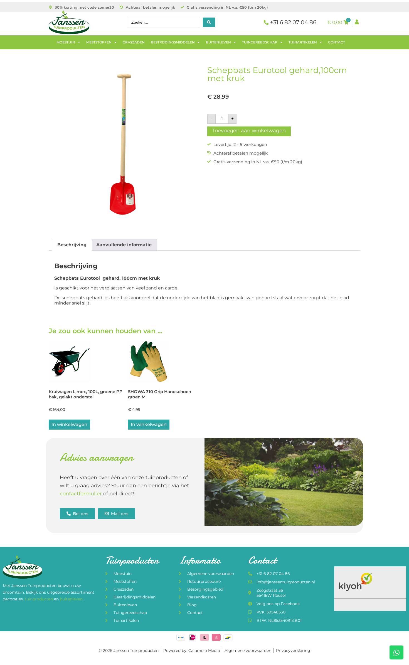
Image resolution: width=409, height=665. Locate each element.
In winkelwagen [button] (69, 424)
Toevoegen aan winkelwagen (249, 131)
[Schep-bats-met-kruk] (125, 142)
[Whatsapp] (396, 652)
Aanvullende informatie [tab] (124, 244)
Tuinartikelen (303, 42)
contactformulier (81, 494)
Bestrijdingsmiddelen (173, 42)
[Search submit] (209, 22)
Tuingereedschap (259, 42)
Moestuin (65, 42)
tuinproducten (39, 598)
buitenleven (71, 598)
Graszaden (134, 42)
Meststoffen (99, 42)
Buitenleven (218, 42)
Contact (336, 42)
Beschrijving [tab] (72, 244)
